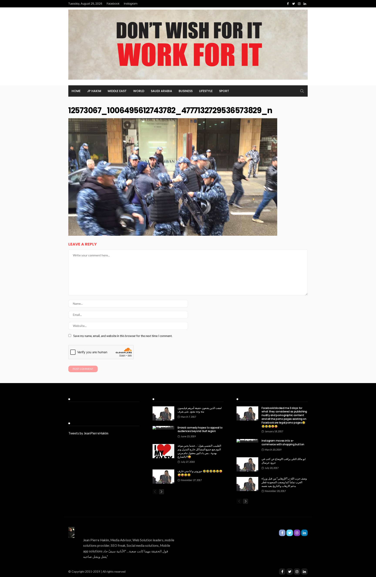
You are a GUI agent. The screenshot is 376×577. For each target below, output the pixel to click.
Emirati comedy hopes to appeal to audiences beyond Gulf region (200, 429)
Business (186, 91)
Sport (224, 91)
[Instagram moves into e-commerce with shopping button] (247, 440)
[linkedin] (304, 571)
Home (76, 91)
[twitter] (289, 571)
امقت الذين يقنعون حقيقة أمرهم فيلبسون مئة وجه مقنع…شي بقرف (200, 410)
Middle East (117, 91)
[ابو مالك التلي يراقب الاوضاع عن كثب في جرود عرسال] (247, 464)
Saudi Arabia (161, 91)
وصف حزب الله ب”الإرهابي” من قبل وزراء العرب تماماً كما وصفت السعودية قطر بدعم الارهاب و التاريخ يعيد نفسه (284, 482)
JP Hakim (94, 91)
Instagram (131, 3)
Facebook (113, 3)
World (138, 91)
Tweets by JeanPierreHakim (88, 433)
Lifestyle (206, 91)
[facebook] (282, 571)
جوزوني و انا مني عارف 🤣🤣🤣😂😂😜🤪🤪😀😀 (200, 473)
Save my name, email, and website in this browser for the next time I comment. (122, 336)
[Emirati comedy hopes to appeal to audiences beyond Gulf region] (163, 427)
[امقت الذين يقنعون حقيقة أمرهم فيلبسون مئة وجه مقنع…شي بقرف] (163, 413)
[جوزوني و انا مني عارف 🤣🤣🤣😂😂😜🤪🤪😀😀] (163, 476)
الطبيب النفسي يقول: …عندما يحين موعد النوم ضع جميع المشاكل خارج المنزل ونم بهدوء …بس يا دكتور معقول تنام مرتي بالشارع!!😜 (199, 451)
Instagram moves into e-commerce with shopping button (283, 442)
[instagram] (297, 571)
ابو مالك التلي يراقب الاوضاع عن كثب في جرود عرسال (283, 460)
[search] (302, 91)
